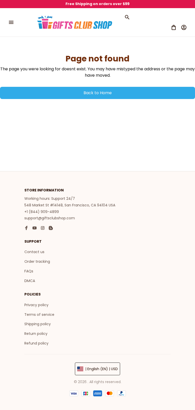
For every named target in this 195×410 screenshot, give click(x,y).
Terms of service (39, 314)
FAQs (28, 271)
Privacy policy (36, 304)
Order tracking (37, 261)
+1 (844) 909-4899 (41, 211)
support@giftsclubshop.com (49, 218)
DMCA (29, 280)
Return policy (35, 333)
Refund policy (36, 343)
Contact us (34, 251)
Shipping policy (37, 323)
